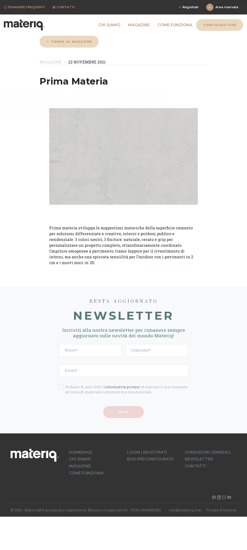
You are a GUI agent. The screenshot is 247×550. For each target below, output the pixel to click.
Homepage (80, 452)
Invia (123, 412)
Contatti (195, 466)
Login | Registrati (147, 452)
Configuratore (219, 25)
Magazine (139, 25)
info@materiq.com (185, 510)
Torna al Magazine (71, 41)
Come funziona (175, 25)
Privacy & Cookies (221, 510)
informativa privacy (121, 387)
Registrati (190, 7)
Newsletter (199, 459)
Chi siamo (109, 25)
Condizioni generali (208, 452)
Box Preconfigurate (150, 459)
